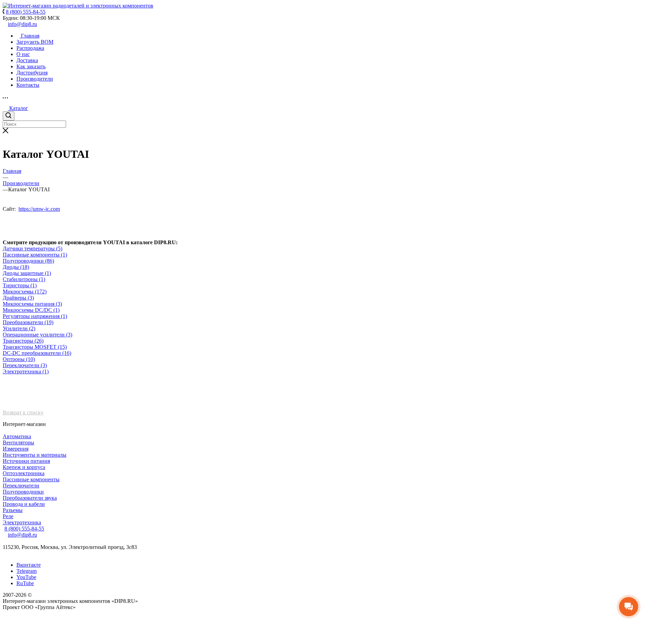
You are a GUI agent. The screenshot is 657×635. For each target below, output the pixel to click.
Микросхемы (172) (25, 291)
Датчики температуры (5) (32, 248)
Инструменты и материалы (34, 455)
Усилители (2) (19, 328)
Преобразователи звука (30, 498)
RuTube (25, 583)
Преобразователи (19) (28, 322)
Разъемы (13, 510)
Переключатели (21, 485)
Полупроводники (23, 492)
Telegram (26, 571)
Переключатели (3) (25, 365)
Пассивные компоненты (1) (35, 255)
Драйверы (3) (18, 298)
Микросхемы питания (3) (32, 304)
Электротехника (22, 522)
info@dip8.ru (22, 24)
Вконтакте (28, 565)
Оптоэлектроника (23, 473)
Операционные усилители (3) (37, 334)
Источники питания (26, 461)
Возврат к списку (23, 412)
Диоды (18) (16, 267)
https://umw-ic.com (39, 209)
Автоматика (17, 436)
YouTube (26, 577)
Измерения (15, 449)
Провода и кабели (24, 504)
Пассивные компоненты (31, 479)
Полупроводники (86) (28, 261)
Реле (8, 516)
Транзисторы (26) (23, 341)
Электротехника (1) (26, 371)
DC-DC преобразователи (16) (37, 353)
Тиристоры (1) (20, 285)
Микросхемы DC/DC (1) (31, 310)
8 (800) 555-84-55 (24, 529)
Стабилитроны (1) (24, 279)
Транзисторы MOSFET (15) (35, 347)
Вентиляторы (18, 442)
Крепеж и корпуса (24, 467)
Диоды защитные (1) (27, 273)
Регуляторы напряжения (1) (35, 316)
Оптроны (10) (19, 359)
